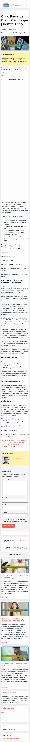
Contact (3, 716)
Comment (5, 480)
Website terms (9, 738)
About (3, 712)
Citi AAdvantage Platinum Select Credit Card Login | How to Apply (16, 548)
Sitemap (3, 720)
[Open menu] (27, 6)
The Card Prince (16, 458)
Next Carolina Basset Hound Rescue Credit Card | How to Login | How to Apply (13, 444)
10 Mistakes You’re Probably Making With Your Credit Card (12, 620)
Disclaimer (16, 738)
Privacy (3, 738)
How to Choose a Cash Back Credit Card (14, 665)
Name (4, 497)
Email (4, 505)
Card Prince (8, 735)
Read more (4, 597)
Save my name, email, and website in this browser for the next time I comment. (15, 520)
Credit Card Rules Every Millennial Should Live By (14, 577)
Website (4, 512)
